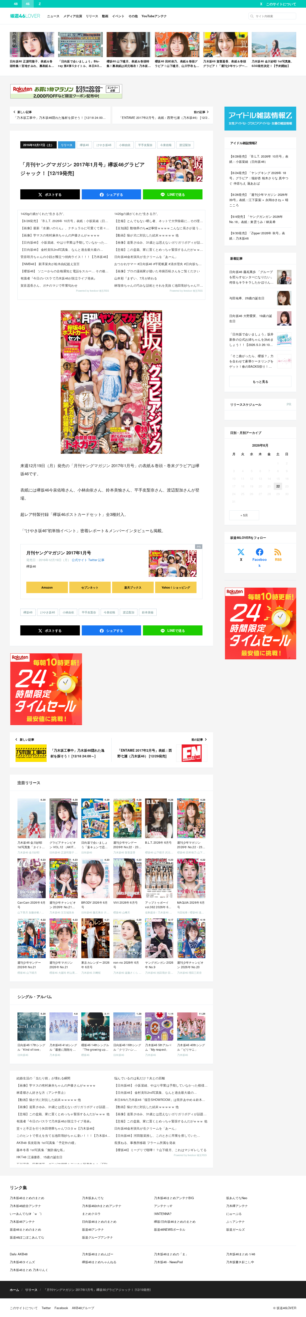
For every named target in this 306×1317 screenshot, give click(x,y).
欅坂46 (84, 145)
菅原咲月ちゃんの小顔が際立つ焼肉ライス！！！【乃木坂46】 (65, 256)
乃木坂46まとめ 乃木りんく (29, 1270)
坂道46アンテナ (93, 1229)
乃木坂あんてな (93, 1198)
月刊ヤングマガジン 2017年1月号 (58, 553)
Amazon (47, 587)
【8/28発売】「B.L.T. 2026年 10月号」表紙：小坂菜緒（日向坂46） (66, 221)
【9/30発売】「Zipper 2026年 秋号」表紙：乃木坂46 (257, 235)
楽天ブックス (133, 587)
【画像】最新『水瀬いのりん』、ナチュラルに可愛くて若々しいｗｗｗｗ (66, 228)
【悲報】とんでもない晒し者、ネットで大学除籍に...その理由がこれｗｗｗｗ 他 (159, 221)
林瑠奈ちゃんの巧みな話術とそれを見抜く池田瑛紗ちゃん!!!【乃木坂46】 (159, 285)
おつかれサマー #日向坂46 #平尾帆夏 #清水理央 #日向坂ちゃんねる (159, 264)
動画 (105, 16)
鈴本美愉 (147, 612)
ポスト (53, 194)
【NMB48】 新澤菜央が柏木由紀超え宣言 (50, 264)
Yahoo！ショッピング (176, 587)
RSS (278, 559)
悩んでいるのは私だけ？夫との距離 (139, 1078)
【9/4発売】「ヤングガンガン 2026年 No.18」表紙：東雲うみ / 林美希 (256, 219)
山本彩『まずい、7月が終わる (135, 278)
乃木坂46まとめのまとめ (27, 1198)
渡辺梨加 (185, 145)
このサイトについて (281, 3)
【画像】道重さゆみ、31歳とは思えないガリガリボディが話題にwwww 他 (159, 242)
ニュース (53, 16)
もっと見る (260, 381)
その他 (133, 16)
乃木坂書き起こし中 (240, 1262)
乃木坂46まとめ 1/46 (240, 1254)
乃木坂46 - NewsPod (168, 1262)
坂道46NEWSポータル (169, 1229)
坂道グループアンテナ (97, 1237)
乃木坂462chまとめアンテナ (101, 1205)
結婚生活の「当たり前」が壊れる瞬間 (43, 1078)
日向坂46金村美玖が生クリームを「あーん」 (146, 256)
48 (16, 4)
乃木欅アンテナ (237, 1205)
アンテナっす (163, 1205)
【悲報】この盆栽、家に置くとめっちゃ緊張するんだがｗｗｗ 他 (159, 249)
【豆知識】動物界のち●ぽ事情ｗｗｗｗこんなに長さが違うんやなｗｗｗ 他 (159, 228)
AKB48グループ (83, 1308)
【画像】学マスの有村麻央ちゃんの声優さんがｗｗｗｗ (60, 235)
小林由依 (125, 145)
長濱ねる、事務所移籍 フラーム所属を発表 (144, 1142)
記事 (101, 559)
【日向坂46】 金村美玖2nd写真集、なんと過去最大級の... (62, 249)
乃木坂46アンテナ (22, 1221)
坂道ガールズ (235, 1229)
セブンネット (89, 587)
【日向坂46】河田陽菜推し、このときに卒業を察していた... (157, 1135)
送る (176, 194)
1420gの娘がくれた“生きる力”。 (43, 213)
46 (28, 4)
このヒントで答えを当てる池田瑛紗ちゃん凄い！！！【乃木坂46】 (63, 1135)
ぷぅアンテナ (235, 1221)
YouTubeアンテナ (154, 16)
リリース (92, 16)
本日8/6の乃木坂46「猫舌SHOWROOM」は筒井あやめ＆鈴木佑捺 (161, 1099)
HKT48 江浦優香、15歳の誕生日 (39, 1157)
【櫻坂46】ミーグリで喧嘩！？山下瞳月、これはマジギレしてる (160, 1150)
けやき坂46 (104, 145)
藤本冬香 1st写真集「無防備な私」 (41, 1150)
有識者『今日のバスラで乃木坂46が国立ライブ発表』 (59, 278)
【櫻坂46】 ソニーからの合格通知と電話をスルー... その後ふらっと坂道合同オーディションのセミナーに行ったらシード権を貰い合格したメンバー (66, 271)
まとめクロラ (91, 1213)
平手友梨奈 (145, 145)
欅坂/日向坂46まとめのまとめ (175, 1221)
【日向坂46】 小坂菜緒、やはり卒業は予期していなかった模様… (66, 242)
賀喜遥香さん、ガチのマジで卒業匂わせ (49, 285)
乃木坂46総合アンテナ (25, 1205)
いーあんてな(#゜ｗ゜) (25, 1213)
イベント (118, 16)
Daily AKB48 (18, 1254)
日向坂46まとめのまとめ (99, 1221)
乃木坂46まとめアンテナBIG (174, 1198)
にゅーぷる (234, 1213)
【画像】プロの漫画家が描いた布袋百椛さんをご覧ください (157, 271)
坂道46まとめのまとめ (25, 1229)
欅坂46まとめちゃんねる (99, 1262)
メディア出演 (72, 16)
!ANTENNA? (162, 1213)
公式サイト (79, 559)
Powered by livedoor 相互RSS (92, 290)
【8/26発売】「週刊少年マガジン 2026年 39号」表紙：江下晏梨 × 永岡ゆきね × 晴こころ (258, 199)
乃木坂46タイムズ (22, 1262)
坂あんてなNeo (236, 1198)
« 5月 (244, 515)
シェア (114, 194)
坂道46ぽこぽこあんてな (27, 1237)
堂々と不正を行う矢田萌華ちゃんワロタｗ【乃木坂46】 (56, 1128)
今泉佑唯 (166, 145)
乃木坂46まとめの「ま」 (171, 1254)
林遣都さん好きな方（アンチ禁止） (41, 1092)
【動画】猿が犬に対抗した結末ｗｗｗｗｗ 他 (146, 235)
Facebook (259, 562)
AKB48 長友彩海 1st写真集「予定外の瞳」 (46, 1142)
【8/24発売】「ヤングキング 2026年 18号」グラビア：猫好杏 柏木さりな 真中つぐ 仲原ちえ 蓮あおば (258, 178)
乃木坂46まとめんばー (97, 1254)
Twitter (92, 559)
